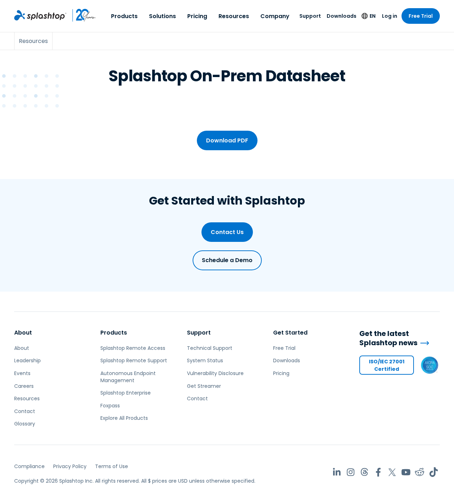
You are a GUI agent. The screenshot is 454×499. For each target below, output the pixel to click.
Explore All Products (124, 418)
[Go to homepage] (40, 15)
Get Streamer (204, 386)
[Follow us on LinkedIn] (337, 472)
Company (274, 16)
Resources (233, 16)
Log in (389, 16)
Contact (24, 411)
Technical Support (209, 348)
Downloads (341, 16)
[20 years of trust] (81, 15)
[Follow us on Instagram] (350, 472)
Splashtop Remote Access (132, 348)
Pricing (197, 16)
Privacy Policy (70, 466)
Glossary (24, 423)
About (23, 333)
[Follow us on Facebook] (378, 472)
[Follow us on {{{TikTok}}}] (433, 472)
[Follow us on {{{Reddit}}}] (420, 472)
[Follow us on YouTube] (406, 472)
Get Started (290, 333)
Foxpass (110, 405)
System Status (205, 360)
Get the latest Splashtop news (388, 338)
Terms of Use (111, 466)
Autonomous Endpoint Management (128, 377)
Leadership (27, 360)
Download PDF (227, 140)
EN (373, 16)
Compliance (29, 466)
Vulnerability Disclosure (215, 373)
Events (22, 373)
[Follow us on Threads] (364, 472)
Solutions (162, 16)
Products (124, 16)
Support (310, 16)
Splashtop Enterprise (125, 392)
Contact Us (227, 232)
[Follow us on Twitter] (392, 472)
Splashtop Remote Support (133, 360)
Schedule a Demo (227, 260)
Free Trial (421, 16)
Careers (24, 386)
